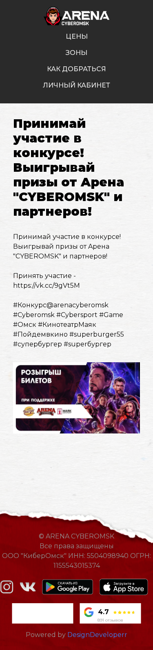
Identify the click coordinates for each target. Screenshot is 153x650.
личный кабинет (76, 85)
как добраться (76, 69)
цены (77, 36)
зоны (76, 53)
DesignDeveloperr (97, 635)
